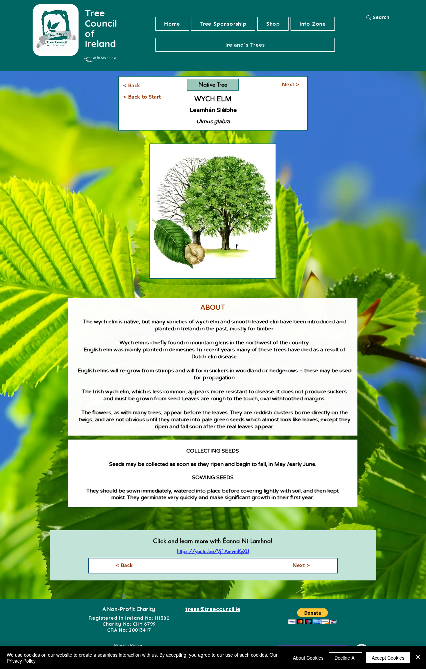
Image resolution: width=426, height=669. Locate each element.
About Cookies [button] (308, 657)
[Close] (418, 658)
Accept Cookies (388, 657)
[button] (245, 45)
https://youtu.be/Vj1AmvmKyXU (213, 551)
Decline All (345, 657)
